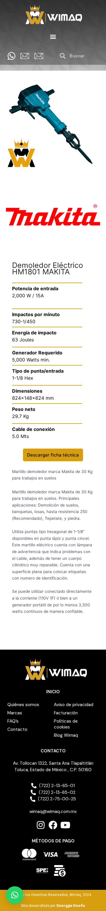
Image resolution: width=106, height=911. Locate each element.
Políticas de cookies (66, 724)
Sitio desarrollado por (53, 906)
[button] (53, 37)
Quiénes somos (23, 705)
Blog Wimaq (66, 735)
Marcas (14, 713)
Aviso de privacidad (73, 705)
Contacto (17, 729)
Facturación (66, 713)
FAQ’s (13, 721)
